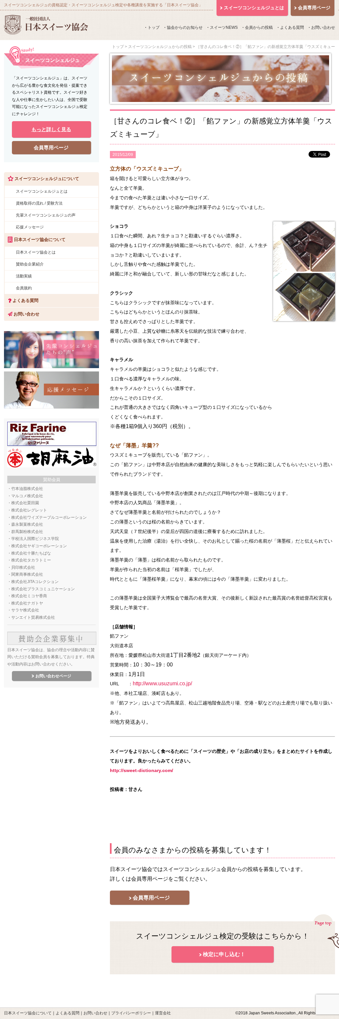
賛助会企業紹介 (30, 264)
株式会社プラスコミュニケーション (43, 589)
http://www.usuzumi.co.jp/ (162, 683)
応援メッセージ (30, 227)
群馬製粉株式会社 (27, 531)
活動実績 (24, 276)
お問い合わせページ (53, 676)
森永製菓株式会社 (27, 524)
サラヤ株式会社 (25, 610)
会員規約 (24, 288)
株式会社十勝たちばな (31, 553)
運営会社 (163, 1013)
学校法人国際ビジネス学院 (35, 538)
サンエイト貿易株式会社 (33, 617)
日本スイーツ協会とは (36, 252)
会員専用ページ (151, 897)
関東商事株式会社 (27, 574)
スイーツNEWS (224, 27)
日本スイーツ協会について (28, 1013)
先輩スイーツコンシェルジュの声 (45, 215)
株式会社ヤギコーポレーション (39, 546)
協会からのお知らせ (185, 27)
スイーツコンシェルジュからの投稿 (160, 46)
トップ (154, 27)
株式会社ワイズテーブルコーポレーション (49, 517)
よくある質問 (292, 27)
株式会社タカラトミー (31, 560)
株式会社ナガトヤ (27, 603)
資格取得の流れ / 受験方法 (39, 203)
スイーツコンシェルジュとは (42, 191)
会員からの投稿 (259, 27)
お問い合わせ (323, 27)
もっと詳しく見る (51, 129)
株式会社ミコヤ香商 (29, 596)
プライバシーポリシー (131, 1013)
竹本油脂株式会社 (27, 488)
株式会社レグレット (29, 510)
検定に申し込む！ (224, 954)
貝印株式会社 (23, 567)
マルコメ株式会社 (27, 496)
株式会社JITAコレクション (35, 581)
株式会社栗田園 (25, 503)
